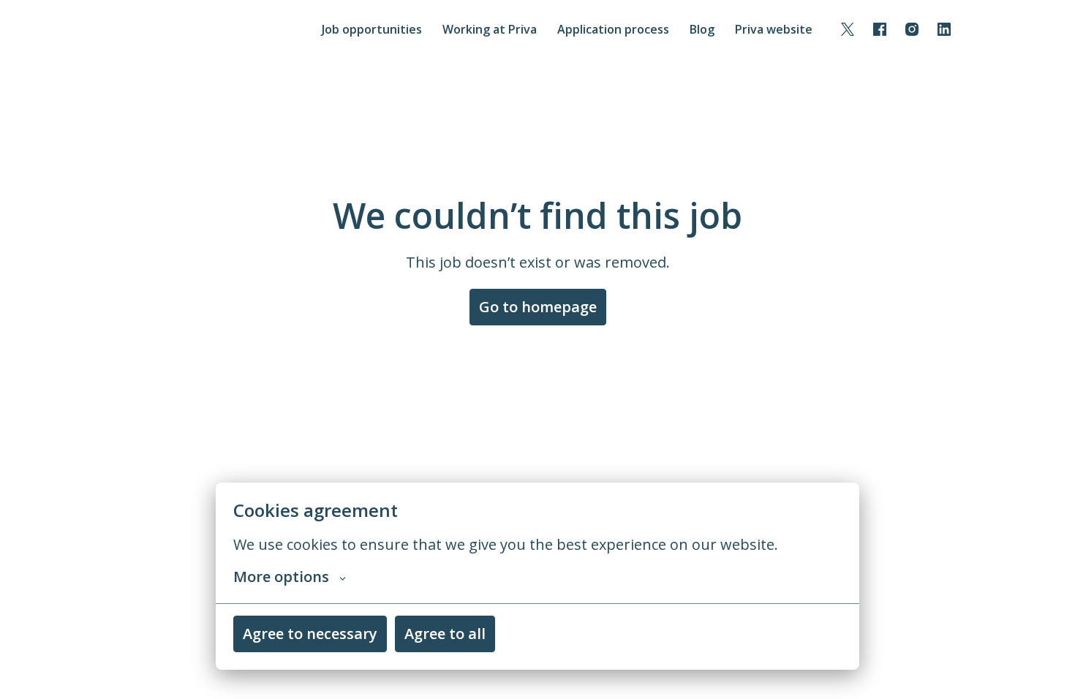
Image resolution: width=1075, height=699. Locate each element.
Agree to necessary (310, 633)
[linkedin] (944, 29)
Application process (613, 29)
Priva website (773, 29)
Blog (702, 29)
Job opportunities (372, 29)
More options (281, 577)
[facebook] (879, 29)
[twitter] (847, 29)
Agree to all (445, 633)
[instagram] (912, 29)
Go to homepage (538, 307)
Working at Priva (489, 29)
